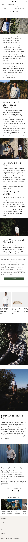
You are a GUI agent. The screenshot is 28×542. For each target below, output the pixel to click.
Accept (14, 278)
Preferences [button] (9, 274)
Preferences (14, 282)
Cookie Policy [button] (20, 271)
